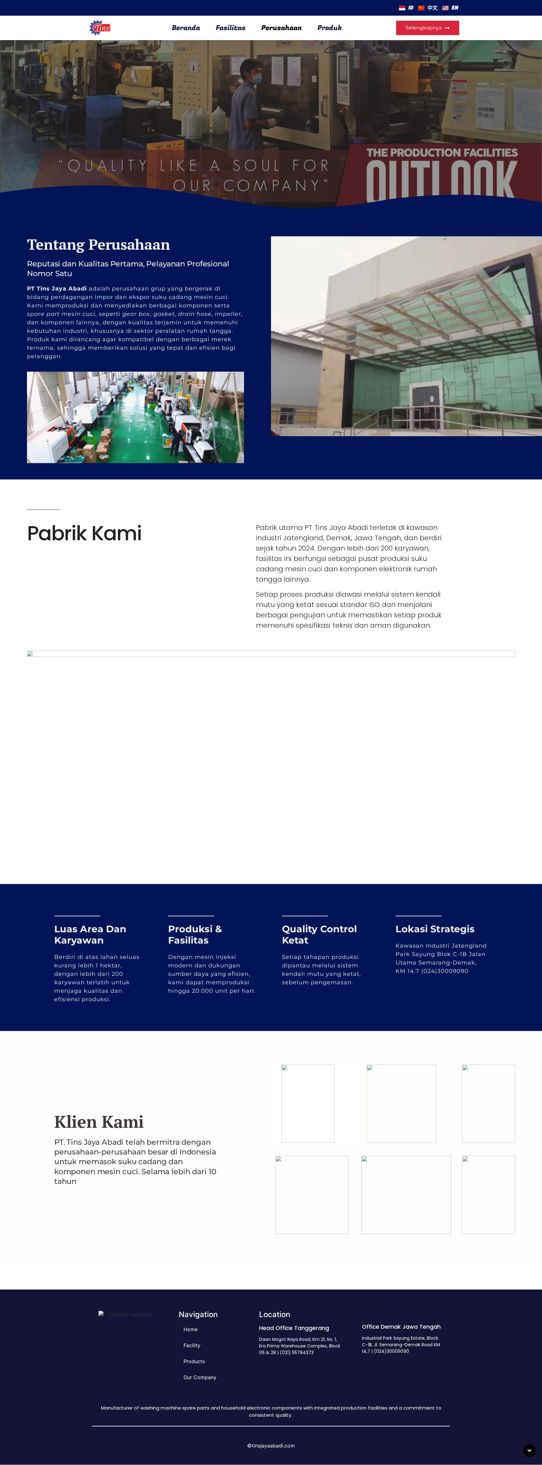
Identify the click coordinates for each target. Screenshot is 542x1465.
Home (190, 1329)
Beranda (186, 28)
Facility (191, 1345)
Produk (329, 28)
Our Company (199, 1377)
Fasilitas (231, 28)
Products (194, 1361)
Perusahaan (281, 28)
